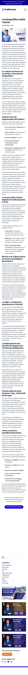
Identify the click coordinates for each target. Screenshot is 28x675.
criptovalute (5, 567)
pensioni (4, 581)
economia (4, 569)
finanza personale (6, 25)
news (12, 25)
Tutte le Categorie (7, 565)
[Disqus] (14, 532)
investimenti (5, 577)
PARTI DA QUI (7, 654)
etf (3, 571)
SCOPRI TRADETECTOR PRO (14, 507)
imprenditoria (5, 575)
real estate (5, 583)
